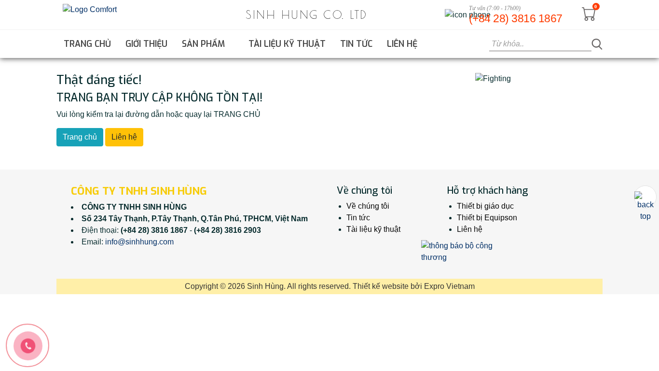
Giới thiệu (146, 44)
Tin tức (356, 44)
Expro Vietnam (449, 286)
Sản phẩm (204, 44)
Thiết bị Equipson (487, 218)
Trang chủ (87, 44)
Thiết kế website (381, 286)
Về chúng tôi (367, 206)
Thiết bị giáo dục (485, 206)
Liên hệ (402, 44)
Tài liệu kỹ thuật (287, 44)
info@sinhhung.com (139, 242)
